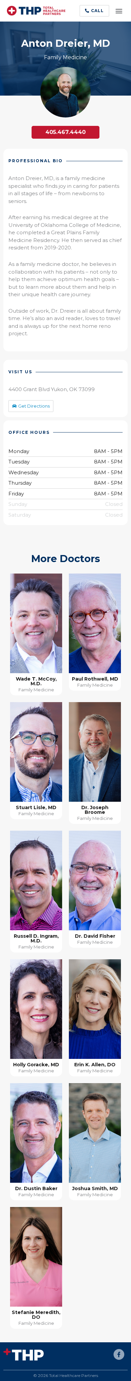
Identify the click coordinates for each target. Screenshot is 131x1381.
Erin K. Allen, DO (95, 1065)
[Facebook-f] (119, 1354)
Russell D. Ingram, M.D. (36, 938)
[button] (94, 10)
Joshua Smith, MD (95, 1188)
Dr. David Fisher (95, 936)
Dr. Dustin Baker (36, 1188)
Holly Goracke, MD (36, 1065)
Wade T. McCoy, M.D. (36, 681)
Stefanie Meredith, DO (36, 1314)
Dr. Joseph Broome (94, 809)
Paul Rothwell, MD (95, 679)
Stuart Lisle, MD (36, 807)
